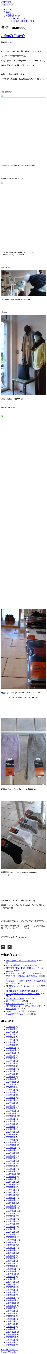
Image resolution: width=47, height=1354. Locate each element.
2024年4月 (10, 1100)
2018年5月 (10, 1287)
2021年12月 (11, 1174)
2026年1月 (10, 1045)
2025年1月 (10, 1077)
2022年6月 (10, 1158)
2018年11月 (11, 1271)
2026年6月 (10, 1032)
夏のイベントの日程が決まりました (22, 976)
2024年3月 (10, 1103)
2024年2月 (10, 1105)
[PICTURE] (6, 2)
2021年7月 (10, 1187)
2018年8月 (10, 1279)
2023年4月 (10, 1132)
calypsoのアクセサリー (16, 1011)
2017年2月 (10, 1327)
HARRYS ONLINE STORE (22, 21)
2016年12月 (11, 1332)
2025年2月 (10, 1074)
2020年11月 (11, 1208)
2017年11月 (11, 1303)
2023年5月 (10, 1129)
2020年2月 (10, 1232)
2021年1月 (10, 1203)
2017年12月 (11, 1300)
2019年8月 (10, 1248)
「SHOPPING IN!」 (19, 18)
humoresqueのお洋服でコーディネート (23, 994)
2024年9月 (10, 1087)
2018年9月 (10, 1277)
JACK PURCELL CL (15, 1004)
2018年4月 (10, 1290)
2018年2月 (10, 1295)
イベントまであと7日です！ (18, 973)
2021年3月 (10, 1198)
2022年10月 (11, 1148)
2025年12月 (11, 1048)
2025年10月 (11, 1053)
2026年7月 (10, 1029)
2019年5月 (10, 1255)
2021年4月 (10, 1195)
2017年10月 (11, 1305)
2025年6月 (10, 1063)
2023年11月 (11, 1113)
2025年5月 (10, 1066)
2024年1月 (10, 1108)
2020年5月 (10, 1224)
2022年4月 (10, 1163)
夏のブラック (12, 1001)
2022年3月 (10, 1166)
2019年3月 (10, 1261)
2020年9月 (10, 1213)
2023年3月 (10, 1134)
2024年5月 (10, 1098)
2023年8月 (10, 1121)
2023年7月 (10, 1124)
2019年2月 (10, 1263)
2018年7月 (10, 1282)
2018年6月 (10, 1284)
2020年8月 (10, 1216)
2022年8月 (10, 1153)
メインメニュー (7, 5)
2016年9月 (10, 1340)
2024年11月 (11, 1082)
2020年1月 (10, 1234)
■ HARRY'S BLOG (9, 1349)
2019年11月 (11, 1240)
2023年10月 (11, 1116)
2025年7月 (10, 1061)
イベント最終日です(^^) (16, 965)
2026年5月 (10, 1034)
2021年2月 (10, 1200)
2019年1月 (10, 1266)
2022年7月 (10, 1155)
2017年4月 (10, 1321)
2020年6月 (10, 1221)
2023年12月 (11, 1111)
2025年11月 (11, 1050)
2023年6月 (10, 1127)
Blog (8, 12)
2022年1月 (10, 1171)
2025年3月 (10, 1071)
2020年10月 (11, 1211)
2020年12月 (11, 1205)
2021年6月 (10, 1190)
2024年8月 (10, 1090)
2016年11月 (11, 1334)
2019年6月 (10, 1253)
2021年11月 (11, 1177)
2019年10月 (11, 1242)
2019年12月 (11, 1237)
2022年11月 (11, 1145)
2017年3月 (10, 1324)
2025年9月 (10, 1055)
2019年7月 (10, 1250)
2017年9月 (10, 1308)
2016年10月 (11, 1337)
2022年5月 (10, 1161)
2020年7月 (10, 1219)
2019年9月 (10, 1245)
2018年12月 (11, 1269)
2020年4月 (10, 1227)
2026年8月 (10, 1027)
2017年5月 (10, 1319)
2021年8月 (10, 1184)
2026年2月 (10, 1042)
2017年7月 (10, 1313)
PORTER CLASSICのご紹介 (18, 991)
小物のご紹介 (13, 35)
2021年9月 (10, 1182)
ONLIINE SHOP (13, 16)
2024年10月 (11, 1084)
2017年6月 (10, 1316)
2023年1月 (10, 1140)
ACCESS (10, 14)
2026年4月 (10, 1037)
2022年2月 (10, 1169)
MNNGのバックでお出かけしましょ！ (23, 986)
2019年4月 (10, 1258)
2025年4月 (10, 1069)
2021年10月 (11, 1179)
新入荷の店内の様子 (15, 998)
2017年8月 (10, 1311)
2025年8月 (10, 1058)
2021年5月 (10, 1192)
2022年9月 (10, 1150)
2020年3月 (10, 1229)
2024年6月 (10, 1095)
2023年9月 (10, 1119)
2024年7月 (10, 1092)
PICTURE (12, 1352)
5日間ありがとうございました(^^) (21, 960)
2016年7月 (10, 1345)
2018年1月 (10, 1298)
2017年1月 (10, 1329)
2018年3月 (10, 1292)
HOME (9, 9)
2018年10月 (11, 1274)
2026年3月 (10, 1040)
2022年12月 (11, 1142)
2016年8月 (10, 1342)
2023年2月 (10, 1137)
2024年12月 (11, 1079)
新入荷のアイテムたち (16, 1014)
